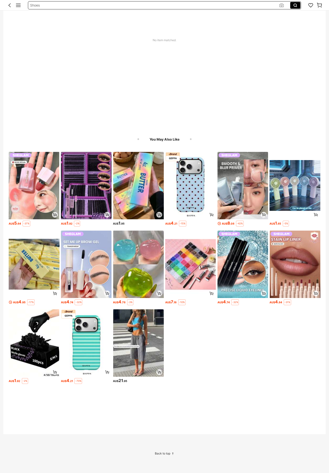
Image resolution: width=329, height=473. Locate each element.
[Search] (295, 5)
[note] (26, 224)
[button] (9, 5)
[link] (310, 5)
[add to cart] (55, 215)
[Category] (18, 5)
